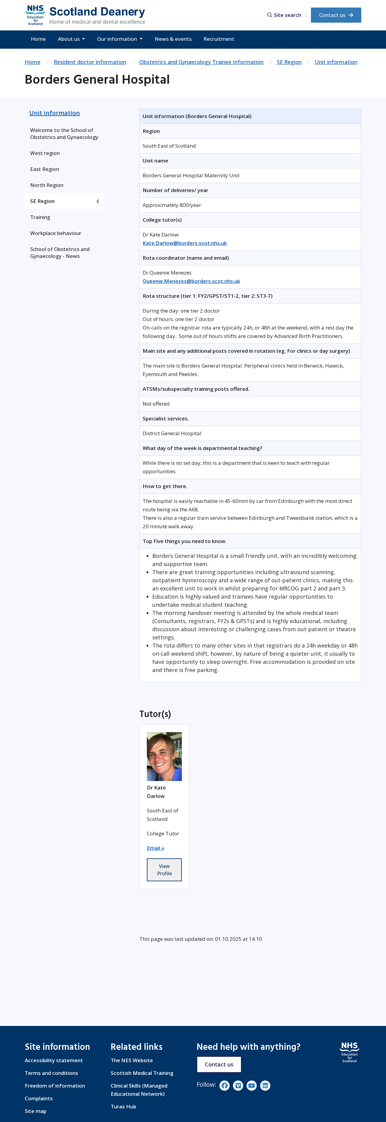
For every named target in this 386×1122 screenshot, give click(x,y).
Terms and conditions (51, 1072)
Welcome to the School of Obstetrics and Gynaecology (64, 133)
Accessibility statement (54, 1060)
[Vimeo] (238, 1085)
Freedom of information (55, 1085)
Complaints (39, 1098)
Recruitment (219, 38)
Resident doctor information (90, 62)
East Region (44, 169)
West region (45, 152)
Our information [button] (117, 38)
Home (38, 38)
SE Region (289, 62)
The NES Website (132, 1060)
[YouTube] (251, 1085)
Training (40, 217)
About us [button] (69, 38)
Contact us (332, 14)
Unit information (336, 62)
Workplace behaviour (55, 233)
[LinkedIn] (265, 1085)
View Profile (164, 870)
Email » (155, 847)
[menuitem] (64, 133)
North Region (46, 185)
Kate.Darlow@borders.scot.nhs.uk (185, 243)
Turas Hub (123, 1106)
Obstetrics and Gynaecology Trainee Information (201, 62)
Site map (35, 1111)
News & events (173, 38)
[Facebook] (224, 1085)
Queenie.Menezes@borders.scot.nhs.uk (191, 281)
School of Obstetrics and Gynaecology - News (60, 252)
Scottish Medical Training (142, 1072)
